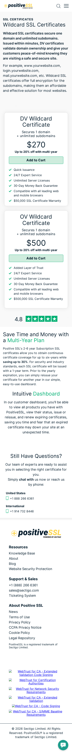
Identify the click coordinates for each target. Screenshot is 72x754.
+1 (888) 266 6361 (23, 585)
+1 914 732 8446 (22, 511)
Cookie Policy (19, 633)
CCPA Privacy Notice (25, 627)
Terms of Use (19, 617)
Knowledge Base (22, 553)
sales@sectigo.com (24, 590)
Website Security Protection (30, 569)
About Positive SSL (26, 605)
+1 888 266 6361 (22, 498)
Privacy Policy (19, 622)
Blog (12, 564)
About (13, 558)
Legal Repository (22, 638)
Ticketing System (22, 595)
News (13, 612)
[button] (63, 745)
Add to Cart (35, 160)
